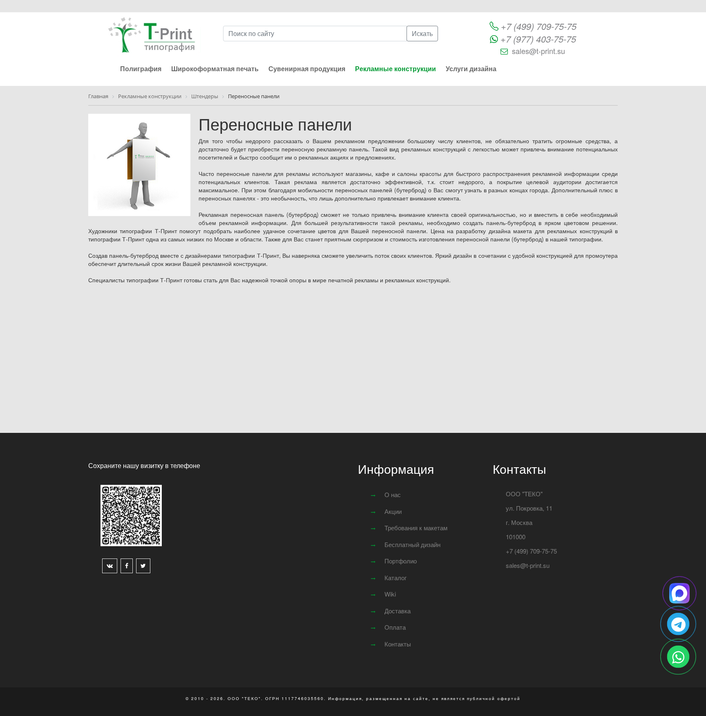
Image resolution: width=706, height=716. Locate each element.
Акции (393, 511)
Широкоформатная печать (215, 68)
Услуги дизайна (471, 68)
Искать (422, 33)
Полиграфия (140, 68)
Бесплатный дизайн (412, 544)
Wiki (390, 594)
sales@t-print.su (538, 50)
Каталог (395, 577)
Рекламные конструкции (395, 68)
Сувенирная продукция (306, 68)
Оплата (395, 627)
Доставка (397, 610)
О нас (392, 494)
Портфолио (400, 560)
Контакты (397, 643)
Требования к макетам (415, 527)
